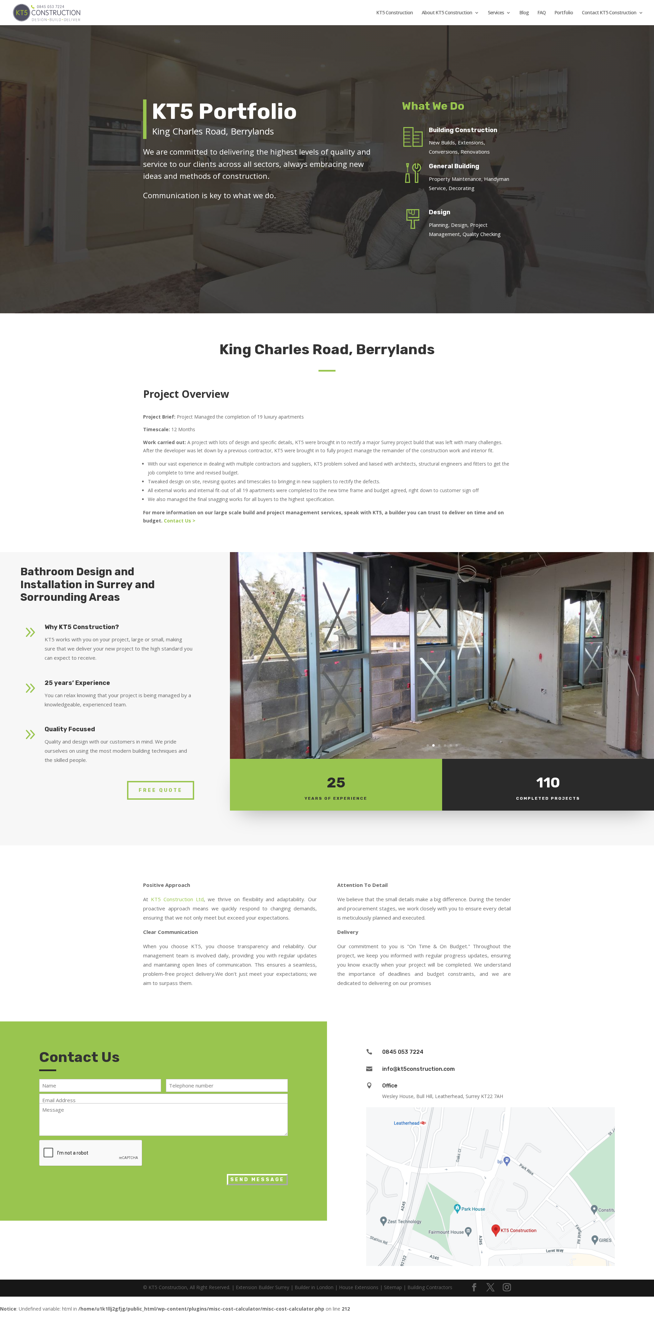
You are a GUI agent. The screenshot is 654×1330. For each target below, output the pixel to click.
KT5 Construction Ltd (177, 899)
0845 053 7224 (402, 1052)
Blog (524, 13)
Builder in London (314, 1287)
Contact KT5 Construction (609, 13)
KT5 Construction (394, 13)
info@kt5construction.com (418, 1069)
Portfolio (564, 13)
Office (390, 1085)
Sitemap (393, 1287)
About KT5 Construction (447, 13)
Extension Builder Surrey (262, 1287)
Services (496, 13)
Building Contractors (429, 1287)
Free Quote (161, 790)
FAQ (542, 13)
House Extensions (358, 1287)
